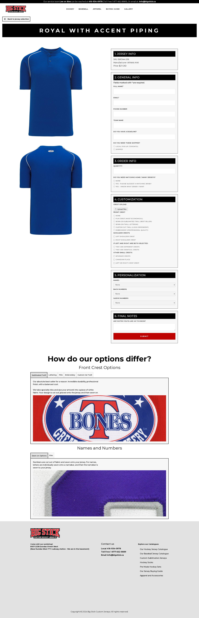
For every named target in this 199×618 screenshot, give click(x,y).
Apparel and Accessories (151, 575)
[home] (16, 9)
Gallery (128, 9)
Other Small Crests (122, 252)
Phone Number (120, 109)
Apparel (97, 9)
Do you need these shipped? (126, 143)
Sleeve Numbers (120, 298)
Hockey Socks (146, 562)
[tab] (38, 375)
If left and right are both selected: (130, 243)
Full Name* (118, 86)
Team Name (118, 120)
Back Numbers (120, 289)
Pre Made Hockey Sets (150, 567)
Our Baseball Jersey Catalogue (154, 554)
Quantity (117, 166)
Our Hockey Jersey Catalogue (154, 549)
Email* (116, 98)
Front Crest (119, 212)
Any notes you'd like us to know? (129, 321)
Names (116, 280)
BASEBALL (83, 9)
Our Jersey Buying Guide (151, 571)
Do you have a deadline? (125, 131)
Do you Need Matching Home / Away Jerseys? (134, 177)
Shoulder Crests (121, 233)
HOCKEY (70, 9)
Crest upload (120, 204)
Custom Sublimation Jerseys (153, 558)
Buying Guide (113, 9)
